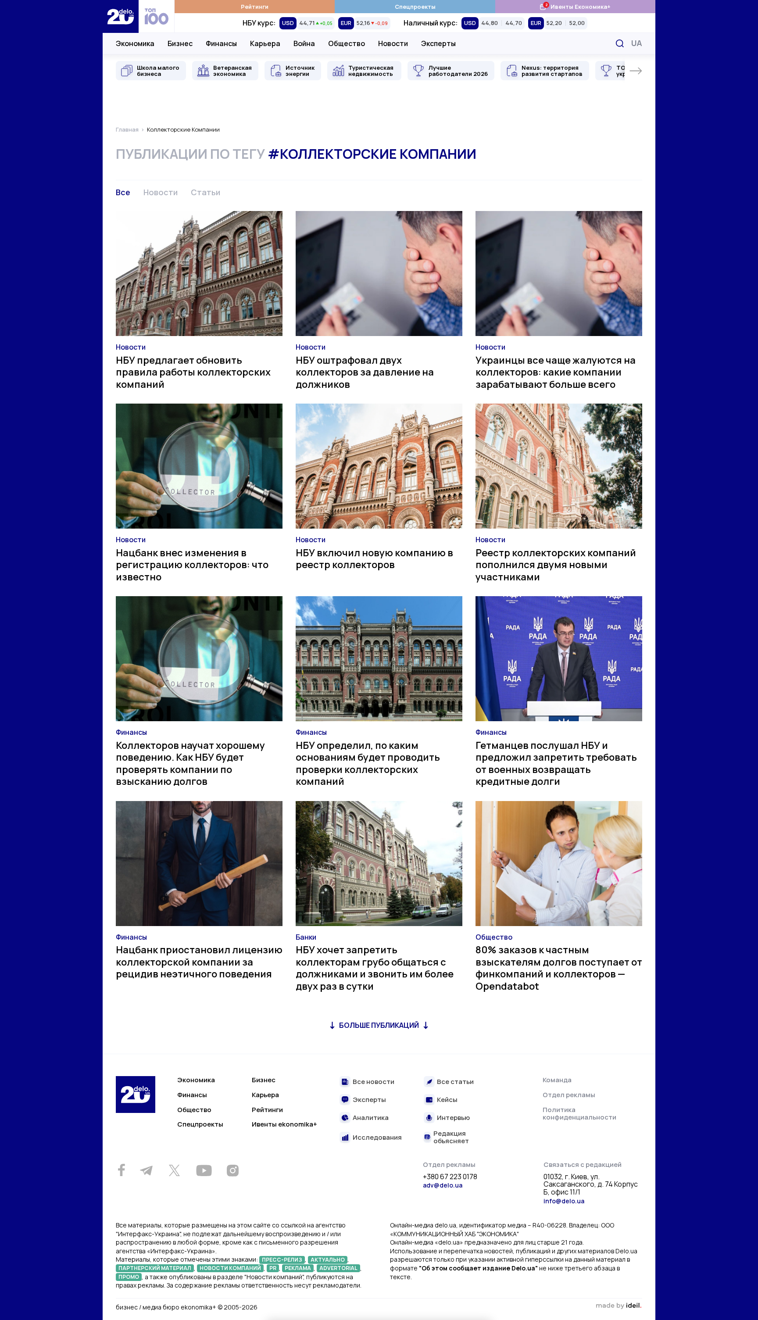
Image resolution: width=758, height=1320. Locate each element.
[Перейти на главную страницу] (121, 16)
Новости (393, 43)
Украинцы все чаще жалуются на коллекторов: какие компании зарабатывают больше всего (556, 372)
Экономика (135, 43)
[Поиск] (620, 43)
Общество (346, 43)
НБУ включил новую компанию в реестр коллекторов (374, 559)
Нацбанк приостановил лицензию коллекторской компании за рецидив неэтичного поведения (199, 961)
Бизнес (180, 43)
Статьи (205, 192)
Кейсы (447, 1100)
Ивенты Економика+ (575, 6)
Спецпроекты (415, 7)
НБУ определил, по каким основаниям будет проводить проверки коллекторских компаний (368, 763)
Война (304, 43)
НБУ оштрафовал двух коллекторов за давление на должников (365, 372)
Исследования (377, 1137)
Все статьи (455, 1082)
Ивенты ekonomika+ (284, 1124)
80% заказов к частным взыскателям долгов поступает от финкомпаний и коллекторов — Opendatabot (559, 968)
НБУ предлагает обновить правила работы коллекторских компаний (193, 372)
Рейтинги (254, 7)
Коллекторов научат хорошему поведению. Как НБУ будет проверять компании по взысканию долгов (190, 763)
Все (123, 192)
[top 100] (157, 16)
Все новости (373, 1082)
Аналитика (371, 1118)
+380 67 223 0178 (450, 1177)
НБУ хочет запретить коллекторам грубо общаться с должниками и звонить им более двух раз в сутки (375, 968)
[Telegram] (146, 1170)
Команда (557, 1079)
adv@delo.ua (442, 1185)
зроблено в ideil (618, 1306)
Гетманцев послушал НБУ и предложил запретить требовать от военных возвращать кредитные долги (556, 763)
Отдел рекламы (569, 1094)
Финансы (221, 43)
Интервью (453, 1118)
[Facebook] (121, 1170)
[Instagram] (232, 1170)
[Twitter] (174, 1170)
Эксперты (438, 43)
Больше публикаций (379, 1025)
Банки (306, 937)
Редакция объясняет (451, 1137)
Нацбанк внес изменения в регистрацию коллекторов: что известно (192, 564)
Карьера (265, 43)
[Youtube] (204, 1170)
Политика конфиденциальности (579, 1113)
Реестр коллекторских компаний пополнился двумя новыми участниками (556, 564)
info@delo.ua (563, 1201)
